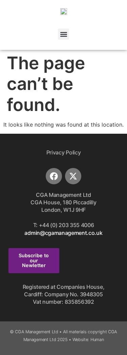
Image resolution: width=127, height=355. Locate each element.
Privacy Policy (63, 152)
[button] (63, 34)
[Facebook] (54, 176)
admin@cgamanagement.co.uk (63, 232)
